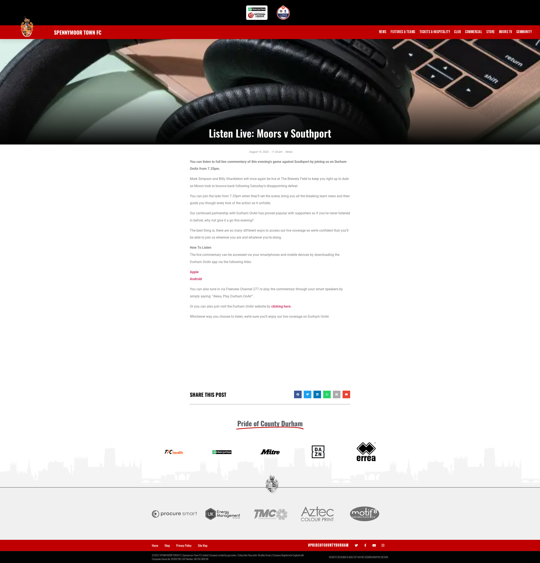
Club (457, 32)
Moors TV (505, 32)
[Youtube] (374, 545)
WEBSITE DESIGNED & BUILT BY (343, 557)
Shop (167, 545)
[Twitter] (356, 545)
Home (155, 545)
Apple (194, 272)
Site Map (202, 545)
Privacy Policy (184, 545)
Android (196, 279)
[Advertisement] (270, 356)
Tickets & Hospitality (435, 32)
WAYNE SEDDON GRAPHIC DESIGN (372, 557)
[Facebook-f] (365, 545)
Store (490, 32)
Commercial (473, 32)
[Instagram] (382, 545)
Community (524, 32)
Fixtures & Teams (403, 32)
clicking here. (281, 306)
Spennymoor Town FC (77, 32)
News (382, 32)
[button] (298, 394)
